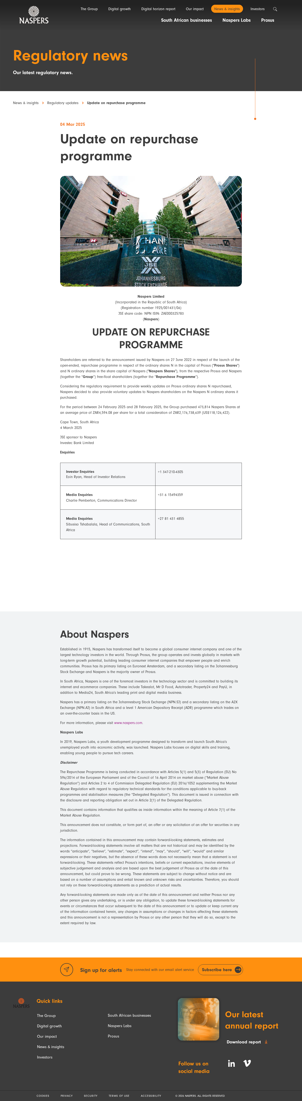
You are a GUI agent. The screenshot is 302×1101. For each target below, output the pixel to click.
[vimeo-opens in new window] (247, 1063)
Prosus (113, 1036)
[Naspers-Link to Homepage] (34, 15)
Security (90, 1095)
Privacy (67, 1095)
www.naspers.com (128, 723)
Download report (244, 1042)
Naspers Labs (119, 1025)
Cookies (43, 1095)
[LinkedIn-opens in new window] (231, 1063)
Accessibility (151, 1095)
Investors (44, 1057)
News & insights (26, 103)
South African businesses (129, 1015)
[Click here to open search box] (275, 9)
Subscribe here (217, 969)
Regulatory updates (63, 103)
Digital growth (49, 1026)
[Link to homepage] (21, 1003)
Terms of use (119, 1095)
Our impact (47, 1036)
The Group (46, 1015)
